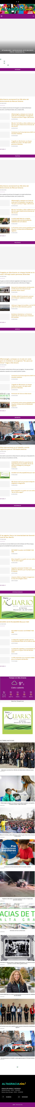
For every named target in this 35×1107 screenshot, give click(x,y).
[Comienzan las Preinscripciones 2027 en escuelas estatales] (5, 134)
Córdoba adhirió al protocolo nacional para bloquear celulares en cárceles (22, 297)
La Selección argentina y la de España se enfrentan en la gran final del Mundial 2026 (23, 650)
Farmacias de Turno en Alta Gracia (21, 393)
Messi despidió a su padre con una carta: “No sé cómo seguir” (23, 491)
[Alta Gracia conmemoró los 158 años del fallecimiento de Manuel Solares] (17, 85)
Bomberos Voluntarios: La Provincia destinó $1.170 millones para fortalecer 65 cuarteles (22, 315)
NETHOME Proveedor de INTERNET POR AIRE (22, 550)
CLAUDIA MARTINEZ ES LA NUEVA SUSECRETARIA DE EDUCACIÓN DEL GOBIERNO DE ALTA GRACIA (21, 220)
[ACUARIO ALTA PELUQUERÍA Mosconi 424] (5, 475)
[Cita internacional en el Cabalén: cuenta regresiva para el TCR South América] (17, 433)
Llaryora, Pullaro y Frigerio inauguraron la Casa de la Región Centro (22, 577)
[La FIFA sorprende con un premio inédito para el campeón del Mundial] (5, 660)
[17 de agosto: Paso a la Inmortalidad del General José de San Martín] (17, 521)
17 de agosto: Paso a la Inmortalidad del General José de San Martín (17, 536)
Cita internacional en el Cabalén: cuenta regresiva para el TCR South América (14, 448)
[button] (2, 36)
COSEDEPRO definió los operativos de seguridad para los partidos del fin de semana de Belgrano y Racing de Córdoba (22, 464)
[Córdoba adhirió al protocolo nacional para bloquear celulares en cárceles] (5, 299)
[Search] (33, 16)
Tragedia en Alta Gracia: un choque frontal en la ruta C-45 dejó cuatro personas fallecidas (21, 142)
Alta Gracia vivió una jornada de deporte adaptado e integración (22, 482)
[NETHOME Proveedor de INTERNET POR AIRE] (5, 552)
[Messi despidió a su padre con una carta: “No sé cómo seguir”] (5, 493)
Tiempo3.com (20, 701)
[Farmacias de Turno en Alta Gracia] (5, 396)
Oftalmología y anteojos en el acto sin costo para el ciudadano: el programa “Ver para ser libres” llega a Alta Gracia (22, 115)
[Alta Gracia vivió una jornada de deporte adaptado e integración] (5, 484)
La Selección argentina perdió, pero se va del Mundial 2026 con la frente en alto (23, 640)
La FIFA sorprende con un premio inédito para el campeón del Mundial (22, 658)
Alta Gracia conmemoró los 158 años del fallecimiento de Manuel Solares (14, 100)
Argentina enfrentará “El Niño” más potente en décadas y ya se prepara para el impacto (23, 569)
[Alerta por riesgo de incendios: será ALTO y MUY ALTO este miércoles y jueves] (5, 307)
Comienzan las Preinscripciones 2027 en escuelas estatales (23, 132)
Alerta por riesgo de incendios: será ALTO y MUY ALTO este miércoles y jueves (23, 306)
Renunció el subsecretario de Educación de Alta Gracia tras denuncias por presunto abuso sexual (22, 289)
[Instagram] (18, 1)
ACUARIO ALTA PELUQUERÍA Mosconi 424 (23, 472)
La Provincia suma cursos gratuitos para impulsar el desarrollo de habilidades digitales (23, 229)
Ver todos (2, 149)
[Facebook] (16, 1)
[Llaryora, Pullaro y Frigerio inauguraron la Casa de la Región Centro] (5, 579)
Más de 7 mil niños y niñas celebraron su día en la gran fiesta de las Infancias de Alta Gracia (23, 124)
